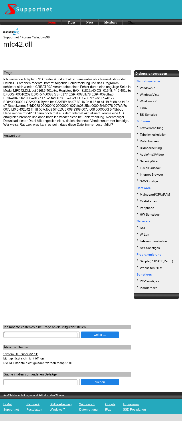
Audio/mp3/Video (152, 154)
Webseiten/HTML (152, 268)
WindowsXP (148, 101)
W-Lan (144, 234)
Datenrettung (88, 409)
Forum (52, 22)
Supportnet (11, 37)
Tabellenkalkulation (153, 134)
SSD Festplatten (134, 409)
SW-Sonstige (149, 181)
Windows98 (42, 37)
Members (110, 22)
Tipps (71, 22)
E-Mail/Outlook (150, 168)
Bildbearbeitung (151, 148)
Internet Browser (151, 174)
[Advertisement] (37, 182)
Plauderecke (148, 288)
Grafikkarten (148, 201)
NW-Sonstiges (150, 248)
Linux (143, 108)
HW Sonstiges (150, 214)
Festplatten (34, 409)
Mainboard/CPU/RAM (155, 194)
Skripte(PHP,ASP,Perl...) (156, 261)
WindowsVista (149, 94)
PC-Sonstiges (149, 281)
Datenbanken (149, 141)
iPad (108, 409)
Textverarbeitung (151, 128)
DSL (143, 228)
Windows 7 (147, 88)
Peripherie (147, 208)
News (89, 22)
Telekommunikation (153, 241)
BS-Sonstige (148, 114)
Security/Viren (149, 161)
